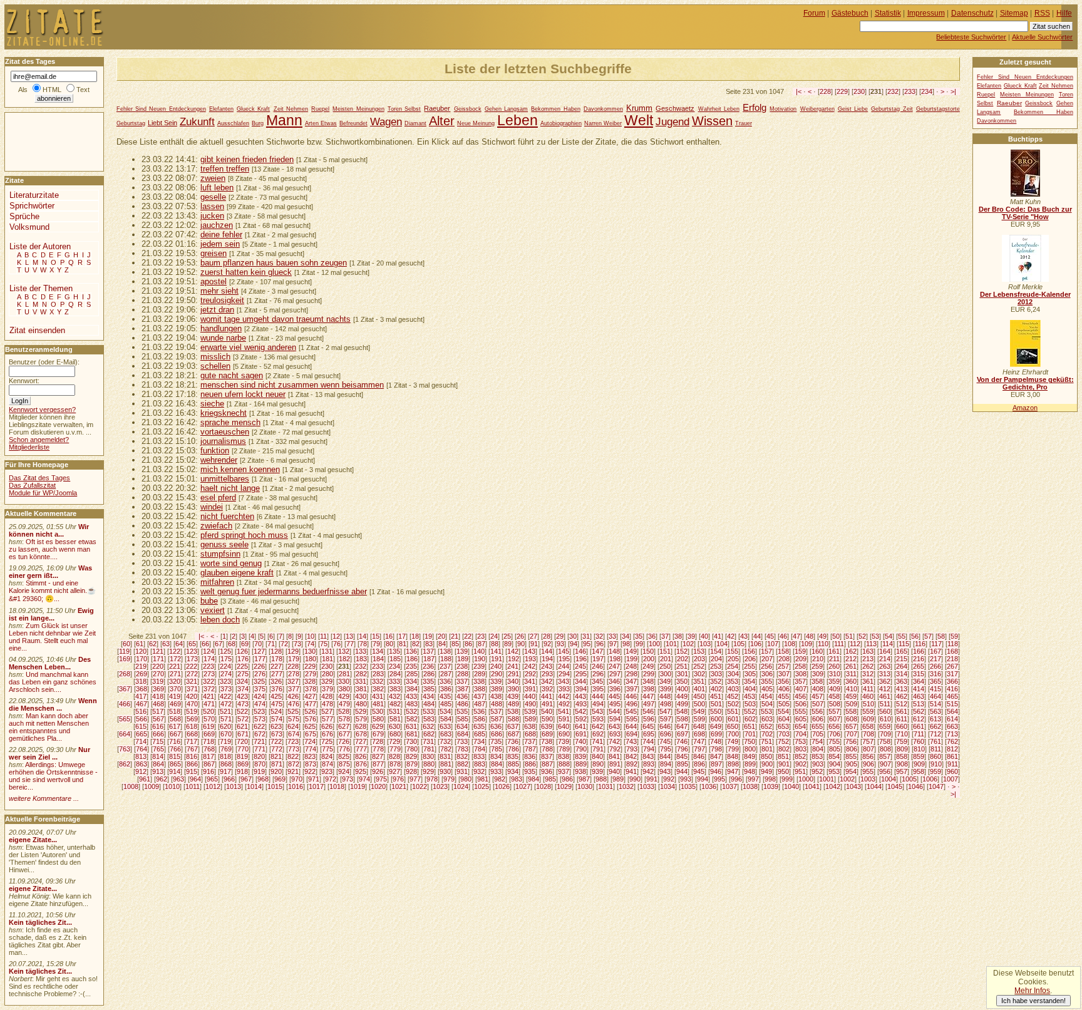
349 (665, 681)
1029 (564, 786)
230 (859, 91)
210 (817, 658)
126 (242, 651)
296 (598, 674)
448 (665, 696)
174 (209, 658)
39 (691, 636)
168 (952, 651)
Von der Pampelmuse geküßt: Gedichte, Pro (1025, 383)
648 (698, 726)
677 (344, 734)
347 (631, 681)
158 (783, 651)
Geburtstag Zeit (891, 109)
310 (834, 674)
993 (685, 779)
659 (884, 726)
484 (429, 704)
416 (952, 689)
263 (884, 666)
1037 (729, 786)
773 (293, 749)
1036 (708, 786)
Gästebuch (850, 13)
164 (884, 651)
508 (834, 704)
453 (749, 696)
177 (259, 658)
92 (547, 643)
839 (580, 756)
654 (800, 726)
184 (378, 658)
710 (902, 734)
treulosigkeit (222, 300)
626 (326, 726)
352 (715, 681)
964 (195, 779)
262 (867, 666)
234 (926, 91)
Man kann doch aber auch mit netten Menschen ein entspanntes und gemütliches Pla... (49, 727)
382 (378, 689)
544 (614, 711)
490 (530, 704)
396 (615, 689)
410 (851, 689)
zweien (212, 178)
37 (665, 636)
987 (584, 779)
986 (567, 779)
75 (323, 643)
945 (698, 771)
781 (429, 749)
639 (546, 726)
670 (226, 734)
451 (715, 696)
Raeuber (437, 108)
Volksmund (29, 227)
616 (157, 726)
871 (276, 764)
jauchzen (216, 225)
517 (157, 711)
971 (313, 779)
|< (798, 91)
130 (310, 651)
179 (293, 658)
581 (395, 719)
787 (530, 749)
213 (867, 658)
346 (614, 681)
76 (337, 643)
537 (496, 711)
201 (665, 658)
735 (496, 741)
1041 (812, 786)
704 (800, 734)
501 (716, 704)
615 (141, 726)
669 (209, 734)
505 (784, 704)
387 (462, 689)
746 (682, 741)
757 (867, 741)
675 (310, 734)
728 (377, 741)
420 (191, 696)
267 (952, 666)
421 (208, 696)
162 (851, 651)
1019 (357, 786)
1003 (867, 779)
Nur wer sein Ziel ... (49, 753)
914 (174, 771)
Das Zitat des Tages (39, 478)
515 (952, 704)
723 (293, 741)
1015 (274, 786)
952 (817, 771)
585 (462, 719)
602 (750, 719)
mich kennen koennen (240, 469)
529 (360, 711)
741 (597, 741)
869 (243, 764)
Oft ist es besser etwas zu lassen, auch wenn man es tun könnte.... (52, 549)
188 (445, 658)
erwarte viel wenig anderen (248, 347)
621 (242, 726)
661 (918, 726)
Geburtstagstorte (938, 109)
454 (766, 696)
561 (901, 711)
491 (547, 704)
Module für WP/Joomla (43, 493)
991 (651, 779)
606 (817, 719)
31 (586, 636)
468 (158, 704)
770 (243, 749)
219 (141, 666)
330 (343, 681)
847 (715, 756)
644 (631, 726)
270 (158, 674)
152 (682, 651)
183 (361, 658)
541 (563, 711)
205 (733, 658)
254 (732, 666)
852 (800, 756)
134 (377, 651)
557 (834, 711)
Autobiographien (561, 123)
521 (225, 711)
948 (749, 771)
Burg (258, 123)
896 (699, 764)
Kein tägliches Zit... (40, 922)
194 (547, 658)
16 (389, 636)
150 (648, 651)
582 (412, 719)
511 (885, 704)
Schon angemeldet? (39, 439)
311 (851, 674)
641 (580, 726)
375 (259, 689)
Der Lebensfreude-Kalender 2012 (1025, 298)
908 (902, 764)
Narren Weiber (603, 123)
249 (648, 666)
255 (749, 666)
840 (597, 756)
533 (428, 711)
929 (428, 771)
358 (817, 681)
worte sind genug (231, 563)
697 (682, 734)
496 (631, 704)
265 (918, 666)
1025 (481, 786)
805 (834, 749)
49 (823, 636)
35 (638, 636)
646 (665, 726)
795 (665, 749)
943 (665, 771)
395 (598, 689)
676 (327, 734)
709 (885, 734)
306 (767, 674)
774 (310, 749)
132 (343, 651)
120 (141, 651)
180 (310, 658)
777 (361, 749)
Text (83, 89)
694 (631, 734)
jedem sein (220, 244)
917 (225, 771)
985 (550, 779)
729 (394, 741)
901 (784, 764)
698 (699, 734)
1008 (130, 786)
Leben (517, 120)
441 (546, 696)
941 (631, 771)
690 (564, 734)
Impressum (926, 13)
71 (271, 643)
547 (665, 711)
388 (479, 689)
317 (952, 674)
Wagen (386, 121)
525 (293, 711)
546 (648, 711)
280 (327, 674)
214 (884, 658)
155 (732, 651)
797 (699, 749)
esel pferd (218, 497)
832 (462, 756)
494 (598, 704)
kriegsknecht (223, 413)
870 (259, 764)
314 (901, 674)
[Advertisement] (42, 141)
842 (631, 756)
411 (868, 689)
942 (648, 771)
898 (733, 764)
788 (547, 749)
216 (918, 658)
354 (749, 681)
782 (445, 749)
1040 (791, 786)
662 (935, 726)
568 (175, 719)
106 (755, 643)
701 (750, 734)
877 (378, 764)
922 (310, 771)
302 (699, 674)
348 (648, 681)
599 (699, 719)
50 (836, 636)
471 (209, 704)
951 (800, 771)
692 (598, 734)
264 (901, 666)
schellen (215, 366)
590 (547, 719)
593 (598, 719)
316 (935, 674)
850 (766, 756)
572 (243, 719)
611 (902, 719)
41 (717, 636)
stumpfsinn (220, 554)
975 (381, 779)
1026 (502, 786)
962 (161, 779)
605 (800, 719)
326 (276, 681)
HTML (52, 89)
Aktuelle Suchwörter (1042, 37)
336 (445, 681)
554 (783, 711)
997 (753, 779)
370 (175, 689)
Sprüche (24, 216)
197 (598, 658)
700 (733, 734)
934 (512, 771)
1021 (398, 786)
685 (479, 734)
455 (783, 696)
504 (767, 704)
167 (935, 651)
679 (378, 734)
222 (191, 666)
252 (698, 666)
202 (682, 658)
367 (124, 689)
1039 (770, 786)
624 (293, 726)
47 (796, 636)
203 (699, 658)
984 (533, 779)
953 (834, 771)
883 (479, 764)
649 (715, 726)
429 (343, 696)
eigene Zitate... (33, 839)
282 (361, 674)
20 (441, 636)
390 (513, 689)
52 (862, 636)
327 (293, 681)
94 (573, 643)
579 (361, 719)
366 (952, 681)
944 (682, 771)
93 (560, 643)
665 (141, 734)
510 (868, 704)
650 (732, 726)
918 (242, 771)
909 (919, 764)
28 (546, 636)
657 (851, 726)
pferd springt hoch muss (244, 535)
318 (141, 681)
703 (784, 734)
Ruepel (320, 109)
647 (682, 726)
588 (513, 719)
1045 (894, 786)
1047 (936, 786)
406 (784, 689)
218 (952, 658)
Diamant (415, 123)
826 (360, 756)
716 (174, 741)
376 (276, 689)
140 (479, 651)
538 (512, 711)
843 (648, 756)
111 (839, 643)
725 (326, 741)
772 (276, 749)
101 (671, 643)
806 (851, 749)
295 (581, 674)
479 (344, 704)
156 (749, 651)
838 (563, 756)
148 (614, 651)
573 (259, 719)
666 (158, 734)
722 (276, 741)
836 (529, 756)
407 (800, 689)
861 (952, 756)
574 (276, 719)
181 (327, 658)
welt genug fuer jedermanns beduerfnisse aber (283, 591)
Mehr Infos (1032, 990)
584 (445, 719)
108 (789, 643)
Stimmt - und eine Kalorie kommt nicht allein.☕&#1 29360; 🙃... (52, 590)
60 (126, 643)
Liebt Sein (162, 122)
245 (580, 666)
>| (953, 91)
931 (462, 771)
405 (767, 689)
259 (817, 666)
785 (496, 749)
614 (952, 719)
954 (851, 771)
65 (192, 643)
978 (432, 779)
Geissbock (468, 109)
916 (208, 771)
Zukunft (197, 121)
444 (597, 696)
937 (563, 771)
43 (744, 636)
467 (141, 704)
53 (875, 636)
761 (935, 741)
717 (191, 741)
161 (834, 651)
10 (310, 636)
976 (398, 779)
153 (698, 651)
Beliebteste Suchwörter (971, 37)
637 (512, 726)
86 (468, 643)
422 (225, 696)
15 (375, 636)
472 (226, 704)
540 (546, 711)
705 (817, 734)
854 (834, 756)
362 (884, 681)
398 (648, 689)
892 (631, 764)
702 (767, 734)
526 (310, 711)
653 (783, 726)
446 (631, 696)
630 (394, 726)
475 (276, 704)
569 (192, 719)
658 (867, 726)
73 (297, 643)
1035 (688, 786)
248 (631, 666)
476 (293, 704)
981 (482, 779)
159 (800, 651)
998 (770, 779)
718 (208, 741)
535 (462, 711)
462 (901, 696)
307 (784, 674)
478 (327, 704)
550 (715, 711)
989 (618, 779)
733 (462, 741)
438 (496, 696)
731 (428, 741)
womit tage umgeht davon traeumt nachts (275, 319)
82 (416, 643)
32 (599, 636)
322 (208, 681)
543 (597, 711)
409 (834, 689)
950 (783, 771)
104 (722, 643)
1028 (543, 786)
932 (479, 771)
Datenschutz (972, 13)
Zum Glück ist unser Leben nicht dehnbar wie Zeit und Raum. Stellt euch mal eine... (52, 637)
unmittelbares (224, 478)
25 (507, 636)
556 (817, 711)
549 (698, 711)
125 (225, 651)
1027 (522, 786)
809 (902, 749)
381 (361, 689)
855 (851, 756)
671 (243, 734)
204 (716, 658)
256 (766, 666)
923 (326, 771)
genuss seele (224, 544)
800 (750, 749)
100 (654, 643)
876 (361, 764)
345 (597, 681)
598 (682, 719)
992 (668, 779)
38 (678, 636)
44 (757, 636)
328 (310, 681)
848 (732, 756)
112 (855, 643)
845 (682, 756)
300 (665, 674)
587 (496, 719)
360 (851, 681)
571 (226, 719)
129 (293, 651)
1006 (929, 779)
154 (715, 651)
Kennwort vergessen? (42, 409)
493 (581, 704)
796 (682, 749)
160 (817, 651)
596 (648, 719)
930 (445, 771)
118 (952, 643)
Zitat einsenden (37, 330)
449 (682, 696)
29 (560, 636)
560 (884, 711)
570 (209, 719)
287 (445, 674)
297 (615, 674)
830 (428, 756)
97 (613, 643)
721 (259, 741)
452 (732, 696)
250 (665, 666)
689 (547, 734)
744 (648, 741)
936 (546, 771)
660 (901, 726)
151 (665, 651)
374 (243, 689)
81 (402, 643)
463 (918, 696)
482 (395, 704)
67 (218, 643)
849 (749, 756)
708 (868, 734)
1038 (750, 786)
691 (581, 734)
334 (411, 681)
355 (766, 681)
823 (310, 756)
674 (293, 734)
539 (529, 711)
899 (750, 764)
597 (665, 719)
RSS (1042, 13)
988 (601, 779)
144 (546, 651)
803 (800, 749)
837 (546, 756)
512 (901, 704)
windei (211, 507)
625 (310, 726)
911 (952, 764)
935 (529, 771)
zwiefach (216, 525)
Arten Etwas (321, 123)
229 (842, 91)
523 (259, 711)
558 (851, 711)
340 (512, 681)
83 (429, 643)
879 (412, 764)
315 (918, 674)
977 (415, 779)
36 (652, 636)
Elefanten (221, 109)
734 (479, 741)
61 (139, 643)
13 (349, 636)
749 (732, 741)
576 (310, 719)
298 (631, 674)
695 (648, 734)
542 (580, 711)
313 (884, 674)
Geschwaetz (675, 108)
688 (530, 734)
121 (157, 651)
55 (901, 636)
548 (682, 711)
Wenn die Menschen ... (53, 704)
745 (665, 741)
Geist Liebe (853, 109)
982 (499, 779)
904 (834, 764)
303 (716, 674)
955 (867, 771)
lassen (212, 206)
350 (682, 681)
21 (454, 636)
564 (952, 711)
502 (733, 704)
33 (612, 636)
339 (496, 681)
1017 (316, 786)
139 (462, 651)
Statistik (888, 13)
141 (496, 651)
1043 (853, 786)
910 (936, 764)
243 (546, 666)
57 (928, 636)
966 (229, 779)
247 (614, 666)
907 (885, 764)
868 (226, 764)
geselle (213, 197)
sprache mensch (230, 422)
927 (394, 771)
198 (615, 658)
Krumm (639, 108)
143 (529, 651)
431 (377, 696)
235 (411, 666)
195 (564, 658)
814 (157, 756)
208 (784, 658)
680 (395, 734)
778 (378, 749)
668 (192, 734)
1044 (874, 786)
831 (445, 756)
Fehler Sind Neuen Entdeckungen (161, 109)
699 (716, 734)
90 (521, 643)
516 (141, 711)
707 (851, 734)
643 (614, 726)
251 (682, 666)
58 (941, 636)
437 (479, 696)
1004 (888, 779)
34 (625, 636)
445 (614, 696)
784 (479, 749)
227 (276, 666)
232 (893, 91)
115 (904, 643)
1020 (378, 786)
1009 (151, 786)
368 (141, 689)
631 (411, 726)
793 (631, 749)
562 (918, 711)
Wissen (712, 121)
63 (166, 643)
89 (508, 643)
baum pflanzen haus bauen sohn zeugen (273, 262)
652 (766, 726)
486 (462, 704)
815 (174, 756)
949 (766, 771)
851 (783, 756)
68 (231, 643)
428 (326, 696)
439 (512, 696)
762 (952, 741)
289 (479, 674)
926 (377, 771)
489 (513, 704)
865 (175, 764)
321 (191, 681)
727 (360, 741)
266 (935, 666)
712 (935, 734)
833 (479, 756)
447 (648, 696)
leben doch (220, 619)
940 (614, 771)
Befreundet (353, 123)
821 (276, 756)
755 (834, 741)
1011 (192, 786)
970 (296, 779)
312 (867, 674)
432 (394, 696)
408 (817, 689)
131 (326, 651)
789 (564, 749)
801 (767, 749)
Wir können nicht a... (49, 530)
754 (817, 741)
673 (276, 734)
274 (226, 674)
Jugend (672, 121)
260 (834, 666)
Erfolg (754, 107)
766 (175, 749)
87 (481, 643)
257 (783, 666)
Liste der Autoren (40, 246)
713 (952, 734)
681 (412, 734)
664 (124, 734)
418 (157, 696)
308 (800, 674)
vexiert (212, 610)
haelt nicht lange (230, 488)
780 (412, 749)
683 (445, 734)
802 (784, 749)
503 (750, 704)
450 (698, 696)
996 (736, 779)
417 (141, 696)
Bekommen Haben (555, 109)
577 (327, 719)
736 (512, 741)
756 (851, 741)
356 (783, 681)
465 (952, 696)
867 (209, 764)
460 (867, 696)
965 (212, 779)
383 (395, 689)
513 (918, 704)
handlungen (221, 328)
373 (226, 689)
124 (208, 651)
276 (259, 674)
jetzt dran (217, 309)
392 (547, 689)
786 (513, 749)
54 (888, 636)
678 (361, 734)
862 (124, 764)
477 (310, 704)
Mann (284, 120)
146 (580, 651)
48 (809, 636)
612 (918, 719)
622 (259, 726)
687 (513, 734)
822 (293, 756)
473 (243, 704)
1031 (605, 786)
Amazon (1025, 407)
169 (124, 658)
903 (817, 764)
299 (648, 674)
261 (851, 666)
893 (648, 764)
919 (259, 771)
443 (580, 696)
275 (243, 674)
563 (935, 711)
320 (174, 681)
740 (580, 741)
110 (823, 643)
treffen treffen (224, 168)
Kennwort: (24, 380)
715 (157, 741)
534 (445, 711)
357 (800, 681)
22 (467, 636)
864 (158, 764)
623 (276, 726)
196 (581, 658)
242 (529, 666)
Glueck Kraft (253, 109)
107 (772, 643)
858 (901, 756)
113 (871, 643)
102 (688, 643)
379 (327, 689)
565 (124, 719)
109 (806, 643)
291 (513, 674)
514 (935, 704)
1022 (419, 786)
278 (293, 674)
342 (546, 681)
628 (360, 726)
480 (361, 704)
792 (615, 749)
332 (377, 681)
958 (918, 771)
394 (581, 689)
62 (153, 643)
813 (141, 756)
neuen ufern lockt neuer (243, 394)
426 (293, 696)
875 (344, 764)
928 (411, 771)
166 (918, 651)
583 (429, 719)
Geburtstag (130, 123)
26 (520, 636)
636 (496, 726)
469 (175, 704)
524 (276, 711)
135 (394, 651)
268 (124, 674)
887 (547, 764)
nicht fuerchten (227, 516)
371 (192, 689)
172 (175, 658)
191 (496, 658)
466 (124, 704)
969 (280, 779)
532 (411, 711)
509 (851, 704)
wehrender (218, 460)
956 (884, 771)
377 (293, 689)
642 (597, 726)
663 (952, 726)
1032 (626, 786)
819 (242, 756)
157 (766, 651)
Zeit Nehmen (291, 109)
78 (363, 643)
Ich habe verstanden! (1033, 1000)
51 (849, 636)
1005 (909, 779)
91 (534, 643)
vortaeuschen (224, 431)
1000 (805, 779)
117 (936, 643)
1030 (584, 786)
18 (415, 636)
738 (546, 741)
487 (479, 704)
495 (615, 704)
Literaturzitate (34, 195)
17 (402, 636)
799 (733, 749)
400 (682, 689)
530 (377, 711)
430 (360, 696)
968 (263, 779)
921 (293, 771)
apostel (213, 281)
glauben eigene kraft (237, 572)
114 (887, 643)
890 (598, 764)
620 (225, 726)
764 (141, 749)
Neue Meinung (476, 123)
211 (834, 658)
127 (259, 651)
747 (698, 741)
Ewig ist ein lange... (51, 614)
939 (597, 771)
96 (600, 643)
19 (428, 636)
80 (389, 643)
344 (580, 681)
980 (465, 779)
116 (920, 643)
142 (512, 651)
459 (851, 696)
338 (479, 681)
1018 (336, 786)
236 (428, 666)
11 (323, 636)
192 (513, 658)
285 (412, 674)
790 (581, 749)
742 (614, 741)
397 (631, 689)
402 (716, 689)
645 (648, 726)
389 (496, 689)
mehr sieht (219, 291)
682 (429, 734)
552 (749, 711)
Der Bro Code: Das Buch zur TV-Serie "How (1025, 212)
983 (516, 779)
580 (378, 719)
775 (327, 749)
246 (597, 666)
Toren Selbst (404, 109)
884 (496, 764)
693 (615, 734)
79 (376, 643)
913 (157, 771)
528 (343, 711)
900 (767, 764)
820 (259, 756)
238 (462, 666)
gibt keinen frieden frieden (247, 159)
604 (784, 719)
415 (935, 689)
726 (343, 741)
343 (563, 681)
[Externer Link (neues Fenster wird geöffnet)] (1025, 194)
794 (648, 749)
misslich (215, 356)
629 (377, 726)
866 (192, 764)
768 (209, 749)
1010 (172, 786)
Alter (442, 121)
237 (445, 666)
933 (496, 771)
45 (770, 636)
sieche (212, 403)
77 (350, 643)
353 (732, 681)
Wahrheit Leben (718, 109)
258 (800, 666)
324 (242, 681)
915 (191, 771)
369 (158, 689)
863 (141, 764)
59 (954, 636)
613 (935, 719)
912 (141, 771)
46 (783, 636)
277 (276, 674)
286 (429, 674)
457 (817, 696)
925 (360, 771)
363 (901, 681)
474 (259, 704)
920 (276, 771)
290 (496, 674)
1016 (295, 786)
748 (715, 741)
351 (698, 681)
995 (719, 779)
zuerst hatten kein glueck (246, 272)
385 (429, 689)
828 (394, 756)
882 (462, 764)
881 (445, 764)
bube (209, 600)
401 (699, 689)
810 (919, 749)
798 (716, 749)
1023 (440, 786)
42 (730, 636)
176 (243, 658)
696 (665, 734)
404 (750, 689)
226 (259, 666)
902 (800, 764)
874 (327, 764)
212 (851, 658)
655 (817, 726)
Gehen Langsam (506, 109)
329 (326, 681)
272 (192, 674)
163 (867, 651)
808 (885, 749)
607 (834, 719)
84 (442, 643)
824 (326, 756)
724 (310, 741)
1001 (826, 779)
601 (733, 719)
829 (411, 756)
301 (682, 674)
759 (901, 741)
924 (343, 771)
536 (479, 711)
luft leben (217, 187)
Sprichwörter (31, 205)
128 (276, 651)
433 (411, 696)
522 (242, 711)
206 (750, 658)
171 (158, 658)
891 (615, 764)
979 (449, 779)
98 (626, 643)
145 (563, 651)
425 (276, 696)
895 (682, 764)
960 (952, 771)
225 (242, 666)
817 (208, 756)
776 (344, 749)
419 (174, 696)
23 (481, 636)
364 (918, 681)
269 (141, 674)
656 (834, 726)
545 (631, 711)
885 (513, 764)
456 (800, 696)
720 (242, 741)
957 (901, 771)
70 (258, 643)
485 (445, 704)
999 (787, 779)
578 (344, 719)
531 (394, 711)
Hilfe (1064, 13)
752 (783, 741)
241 (512, 666)
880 (429, 764)
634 (462, 726)
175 (226, 658)
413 (901, 689)
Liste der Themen (41, 288)
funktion (214, 450)
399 (665, 689)
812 (952, 749)
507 (817, 704)
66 (205, 643)
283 (378, 674)
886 (530, 764)
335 (428, 681)
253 (715, 666)
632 (428, 726)
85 (455, 643)
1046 (915, 786)
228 (825, 91)
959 (935, 771)
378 (310, 689)
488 (496, 704)
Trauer (743, 123)
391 (530, 689)
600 (716, 719)
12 (336, 636)
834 (496, 756)
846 (698, 756)
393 (564, 689)
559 (867, 711)
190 (479, 658)
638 (529, 726)
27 (533, 636)
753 (800, 741)
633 (445, 726)
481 (378, 704)
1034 (667, 786)
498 (665, 704)
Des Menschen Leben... (50, 663)
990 (635, 779)
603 (767, 719)
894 (665, 764)
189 (462, 658)
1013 (233, 786)
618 (191, 726)
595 (631, 719)
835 (512, 756)
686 (496, 734)
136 (411, 651)
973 (347, 779)
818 (225, 756)
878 (395, 764)
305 (750, 674)
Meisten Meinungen (358, 109)
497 (648, 704)
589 (530, 719)
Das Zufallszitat (32, 485)
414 (918, 689)
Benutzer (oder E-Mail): (44, 362)
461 (884, 696)
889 (581, 764)
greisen (213, 253)
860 (935, 756)
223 (208, 666)
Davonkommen (603, 109)
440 (529, 696)
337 (462, 681)
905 (851, 764)
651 (749, 726)
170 (141, 658)
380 (344, 689)
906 (868, 764)
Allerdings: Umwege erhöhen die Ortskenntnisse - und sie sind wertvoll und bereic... (53, 776)
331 (360, 681)
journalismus (223, 441)
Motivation (783, 109)
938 (580, 771)
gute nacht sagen (231, 375)
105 (739, 643)
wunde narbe (223, 338)
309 (817, 674)
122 (174, 651)
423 (242, 696)
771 (259, 749)
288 (462, 674)
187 (429, 658)
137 (428, 651)
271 (175, 674)
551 (732, 711)
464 (935, 696)
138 (445, 651)
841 (614, 756)
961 (144, 779)
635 (479, 726)
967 (246, 779)
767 (192, 749)
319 (157, 681)
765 (158, 749)
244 (563, 666)
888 (564, 764)
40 (704, 636)
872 (293, 764)
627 (343, 726)
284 (395, 674)
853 (817, 756)
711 (919, 734)
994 (702, 779)
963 (178, 779)
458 (834, 696)
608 (851, 719)
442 (563, 696)
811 (935, 749)
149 (631, 651)
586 (479, 719)
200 (648, 658)
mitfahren (217, 582)
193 (530, 658)
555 (800, 711)
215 (901, 658)
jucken (212, 215)
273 (209, 674)
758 (884, 741)
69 (245, 643)
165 (901, 651)
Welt (638, 120)
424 (259, 696)
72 (284, 643)
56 (915, 636)
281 (344, 674)
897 (716, 764)
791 (598, 749)
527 (326, 711)
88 (494, 643)
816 (191, 756)
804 (817, 749)
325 (259, 681)
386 (445, 689)
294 (564, 674)
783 (462, 749)
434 (428, 696)
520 (208, 711)
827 (377, 756)
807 (868, 749)
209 (800, 658)
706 (834, 734)
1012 (212, 786)
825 (343, 756)
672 (259, 734)
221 (174, 666)
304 (733, 674)
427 (310, 696)
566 (141, 719)
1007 (950, 779)
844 (665, 756)
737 (529, 741)
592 (581, 719)
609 (868, 719)
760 (918, 741)
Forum (814, 13)
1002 (847, 779)
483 (412, 704)
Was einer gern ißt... (50, 571)
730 (411, 741)
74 (310, 643)
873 (310, 764)
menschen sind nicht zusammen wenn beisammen (292, 384)
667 (175, 734)
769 (226, 749)
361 (867, 681)
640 (563, 726)
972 (330, 779)
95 (586, 643)
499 (682, 704)
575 (293, 719)
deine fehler (221, 234)
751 (766, 741)
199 (631, 658)
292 (530, 674)
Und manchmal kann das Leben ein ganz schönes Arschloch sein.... (52, 682)
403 (733, 689)
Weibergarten (817, 109)
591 (564, 719)
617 (174, 726)
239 (479, 666)
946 (715, 771)
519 (191, 711)
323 (225, 681)
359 (834, 681)
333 (394, 681)
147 (597, 651)
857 (884, 756)
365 (935, 681)
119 (124, 651)
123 (191, 651)
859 (918, 756)
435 (445, 696)
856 (867, 756)
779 (395, 749)
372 (209, 689)
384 (412, 689)
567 (158, 719)
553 (766, 711)
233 (909, 91)
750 (749, 741)
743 (631, 741)
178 (276, 658)
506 (800, 704)
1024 (460, 786)
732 (445, 741)
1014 (254, 786)
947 (732, 771)
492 (564, 704)
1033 (646, 786)
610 (885, 719)
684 (462, 734)
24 (494, 636)
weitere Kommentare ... (44, 798)
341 (529, 681)
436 (462, 696)
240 (496, 666)
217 (935, 658)
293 (547, 674)
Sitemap (1014, 13)
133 (360, 651)
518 (174, 711)
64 (179, 643)
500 (699, 704)
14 (362, 636)
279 (310, 674)
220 (157, 666)
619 (208, 726)
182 (344, 658)
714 (141, 741)
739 (563, 741)
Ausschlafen (233, 123)
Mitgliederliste (29, 447)
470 (192, 704)
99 (639, 643)
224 (225, 666)
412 (884, 689)
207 (767, 658)
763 (124, 749)
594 (615, 719)
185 (395, 658)
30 (573, 636)
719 (225, 741)
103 (705, 643)
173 (192, 658)
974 (364, 779)
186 (412, 658)
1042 (832, 786)
